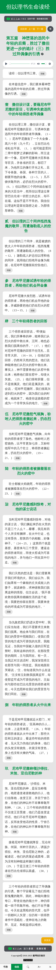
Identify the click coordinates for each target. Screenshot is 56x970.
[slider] (19, 63)
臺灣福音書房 (39, 956)
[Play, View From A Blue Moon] (6, 64)
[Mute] (38, 64)
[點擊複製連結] (42, 54)
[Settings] (50, 64)
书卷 (5, 967)
